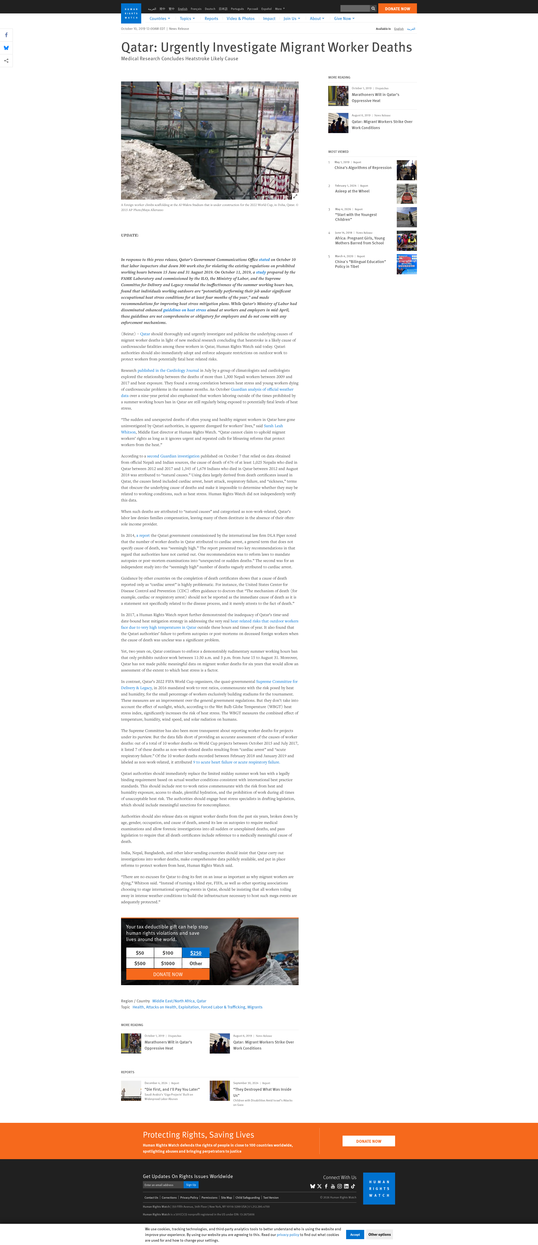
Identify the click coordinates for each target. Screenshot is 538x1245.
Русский (252, 9)
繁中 (172, 9)
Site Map (226, 1197)
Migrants (254, 1006)
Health (138, 1006)
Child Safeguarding (248, 1197)
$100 (167, 952)
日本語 (223, 9)
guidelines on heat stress (184, 310)
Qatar (145, 333)
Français (196, 9)
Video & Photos (241, 18)
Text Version (271, 1197)
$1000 (168, 963)
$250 (196, 952)
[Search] (373, 8)
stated (264, 259)
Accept (355, 1234)
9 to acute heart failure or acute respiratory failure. (236, 762)
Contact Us (151, 1197)
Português (237, 9)
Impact (269, 18)
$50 (140, 952)
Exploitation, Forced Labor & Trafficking (211, 1006)
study (261, 272)
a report (143, 535)
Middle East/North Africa (173, 1000)
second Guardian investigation (173, 455)
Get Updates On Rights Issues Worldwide (188, 1176)
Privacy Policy (189, 1197)
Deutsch (210, 9)
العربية (152, 9)
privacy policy (288, 1234)
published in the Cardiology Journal (168, 370)
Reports (211, 18)
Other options (379, 1234)
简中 (162, 9)
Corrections (169, 1197)
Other (196, 963)
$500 (140, 963)
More (281, 9)
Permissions (210, 1197)
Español (266, 9)
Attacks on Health (161, 1006)
